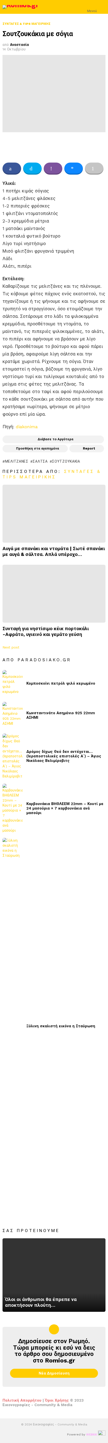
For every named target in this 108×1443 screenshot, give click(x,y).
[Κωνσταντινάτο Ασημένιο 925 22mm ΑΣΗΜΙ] (13, 715)
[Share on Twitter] (32, 169)
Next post (11, 647)
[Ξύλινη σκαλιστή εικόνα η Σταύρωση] (13, 1026)
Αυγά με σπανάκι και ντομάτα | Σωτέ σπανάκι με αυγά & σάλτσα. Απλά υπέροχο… (54, 551)
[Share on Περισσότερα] (94, 169)
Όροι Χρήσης (57, 1400)
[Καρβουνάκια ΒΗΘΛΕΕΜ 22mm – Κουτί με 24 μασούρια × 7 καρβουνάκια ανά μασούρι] (13, 808)
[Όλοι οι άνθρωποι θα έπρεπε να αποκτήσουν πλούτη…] (54, 1275)
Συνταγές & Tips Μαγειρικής (52, 474)
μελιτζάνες (16, 461)
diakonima (27, 426)
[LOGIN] (102, 7)
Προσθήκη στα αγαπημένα (37, 448)
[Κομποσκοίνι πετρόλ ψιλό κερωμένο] (13, 683)
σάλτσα (40, 461)
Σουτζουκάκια (66, 461)
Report (89, 448)
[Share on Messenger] (73, 169)
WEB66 (91, 1434)
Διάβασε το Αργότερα (55, 439)
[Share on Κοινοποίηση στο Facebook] (12, 169)
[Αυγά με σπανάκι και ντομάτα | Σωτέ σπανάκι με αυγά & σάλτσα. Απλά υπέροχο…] (54, 514)
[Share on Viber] (53, 169)
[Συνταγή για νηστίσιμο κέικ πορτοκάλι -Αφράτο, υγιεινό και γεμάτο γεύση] (54, 594)
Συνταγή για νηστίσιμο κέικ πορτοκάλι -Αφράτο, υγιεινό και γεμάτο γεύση (46, 631)
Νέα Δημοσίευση (54, 1373)
